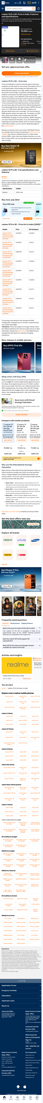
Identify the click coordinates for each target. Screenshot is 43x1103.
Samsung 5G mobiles (22, 904)
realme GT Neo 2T (35, 779)
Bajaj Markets (28, 1065)
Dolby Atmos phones (7, 885)
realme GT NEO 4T (35, 773)
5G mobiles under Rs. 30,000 (8, 845)
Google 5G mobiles (22, 909)
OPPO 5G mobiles (8, 898)
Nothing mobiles (34, 939)
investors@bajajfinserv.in (9, 1067)
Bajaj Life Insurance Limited (32, 1062)
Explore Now (33, 524)
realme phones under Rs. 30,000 (22, 831)
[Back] (3, 8)
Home (4, 1099)
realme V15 (35, 811)
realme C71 (23, 716)
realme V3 (23, 807)
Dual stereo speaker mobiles (21, 885)
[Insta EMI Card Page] (29, 3)
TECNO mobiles (8, 922)
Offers (23, 1099)
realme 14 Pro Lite (23, 702)
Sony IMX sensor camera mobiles (21, 890)
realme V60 (9, 815)
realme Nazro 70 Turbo (9, 799)
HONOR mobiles (8, 935)
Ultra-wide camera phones (7, 890)
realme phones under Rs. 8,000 (9, 823)
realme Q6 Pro (9, 756)
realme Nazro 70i (35, 793)
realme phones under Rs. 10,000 (22, 824)
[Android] (18, 1087)
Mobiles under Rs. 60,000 (21, 865)
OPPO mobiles (21, 939)
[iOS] (25, 1087)
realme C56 (9, 724)
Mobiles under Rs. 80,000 (35, 865)
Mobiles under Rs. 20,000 (35, 854)
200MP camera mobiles (7, 879)
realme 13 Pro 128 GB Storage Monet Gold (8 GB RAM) (8, 282)
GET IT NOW (28, 218)
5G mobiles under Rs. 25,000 (35, 840)
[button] (21, 165)
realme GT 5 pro (22, 732)
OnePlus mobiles (21, 922)
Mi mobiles (34, 935)
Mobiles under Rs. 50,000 (8, 865)
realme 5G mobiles (22, 898)
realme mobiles (8, 926)
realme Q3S (22, 756)
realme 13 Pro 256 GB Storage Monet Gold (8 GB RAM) (8, 245)
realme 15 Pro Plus (23, 697)
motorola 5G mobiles (8, 904)
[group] (21, 155)
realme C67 (9, 720)
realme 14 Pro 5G (9, 707)
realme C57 (35, 720)
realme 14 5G (35, 702)
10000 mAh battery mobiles (7, 874)
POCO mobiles (21, 943)
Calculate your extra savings (11, 511)
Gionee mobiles (8, 943)
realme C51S (35, 724)
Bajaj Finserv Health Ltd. (31, 1073)
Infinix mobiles (8, 930)
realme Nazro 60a (35, 799)
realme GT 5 (22, 737)
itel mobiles (21, 935)
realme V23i (22, 815)
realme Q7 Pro (9, 752)
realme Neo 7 (35, 767)
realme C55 (22, 724)
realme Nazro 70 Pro (23, 799)
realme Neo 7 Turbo (9, 767)
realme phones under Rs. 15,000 (35, 823)
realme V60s (9, 807)
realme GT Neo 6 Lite (9, 773)
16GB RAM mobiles (21, 879)
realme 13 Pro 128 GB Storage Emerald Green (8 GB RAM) (8, 264)
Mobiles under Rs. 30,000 (21, 860)
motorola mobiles (21, 930)
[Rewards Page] (34, 3)
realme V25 (22, 811)
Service (11, 1099)
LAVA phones (21, 918)
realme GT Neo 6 (22, 773)
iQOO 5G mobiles (35, 910)
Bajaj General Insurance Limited (33, 1060)
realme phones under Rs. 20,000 (9, 830)
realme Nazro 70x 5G (9, 793)
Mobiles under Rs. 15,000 (21, 854)
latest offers (22, 331)
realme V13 (35, 815)
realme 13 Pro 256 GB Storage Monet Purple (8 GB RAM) (8, 311)
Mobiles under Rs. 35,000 (35, 860)
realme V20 (35, 807)
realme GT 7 (9, 732)
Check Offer (7, 162)
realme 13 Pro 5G (35, 707)
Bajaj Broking (28, 1070)
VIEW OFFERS (8, 440)
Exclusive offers (33, 51)
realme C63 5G (22, 720)
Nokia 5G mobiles (35, 899)
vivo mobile (8, 918)
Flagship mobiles (35, 879)
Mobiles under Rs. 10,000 (8, 854)
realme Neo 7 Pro (23, 768)
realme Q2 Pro (35, 756)
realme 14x (9, 702)
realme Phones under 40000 (35, 830)
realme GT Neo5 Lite (23, 779)
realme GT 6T (9, 737)
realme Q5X (9, 760)
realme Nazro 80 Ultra (9, 788)
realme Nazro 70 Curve (23, 788)
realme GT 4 (35, 732)
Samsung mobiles (34, 922)
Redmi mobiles (8, 939)
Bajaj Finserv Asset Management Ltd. (30, 1076)
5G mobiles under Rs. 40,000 (21, 845)
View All (4, 564)
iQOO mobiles (34, 918)
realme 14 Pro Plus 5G (23, 708)
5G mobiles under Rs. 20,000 (21, 840)
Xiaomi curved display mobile (34, 874)
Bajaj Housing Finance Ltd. (32, 1067)
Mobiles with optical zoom (35, 885)
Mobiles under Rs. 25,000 (8, 860)
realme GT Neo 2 (9, 778)
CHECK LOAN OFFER (21, 73)
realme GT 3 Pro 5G (35, 738)
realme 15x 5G (9, 696)
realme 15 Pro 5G (35, 696)
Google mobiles (34, 930)
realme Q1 (35, 760)
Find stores (11, 51)
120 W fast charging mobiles (21, 874)
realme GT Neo (22, 743)
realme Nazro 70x (35, 788)
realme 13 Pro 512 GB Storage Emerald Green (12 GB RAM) (8, 254)
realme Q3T (22, 752)
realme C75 (9, 716)
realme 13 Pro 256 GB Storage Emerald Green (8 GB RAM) (8, 273)
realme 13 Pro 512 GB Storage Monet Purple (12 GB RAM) (8, 301)
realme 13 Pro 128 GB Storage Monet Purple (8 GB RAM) (8, 236)
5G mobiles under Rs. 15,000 (8, 840)
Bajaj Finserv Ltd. (29, 1055)
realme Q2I (35, 752)
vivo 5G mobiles (8, 909)
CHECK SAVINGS (21, 415)
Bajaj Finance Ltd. (29, 1057)
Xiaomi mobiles (34, 926)
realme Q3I (23, 760)
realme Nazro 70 (23, 793)
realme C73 (35, 716)
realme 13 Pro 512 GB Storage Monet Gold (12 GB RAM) (8, 292)
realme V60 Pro (9, 811)
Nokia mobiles (21, 926)
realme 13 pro (8, 126)
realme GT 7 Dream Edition (9, 743)
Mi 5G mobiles (35, 904)
